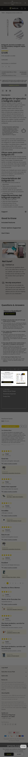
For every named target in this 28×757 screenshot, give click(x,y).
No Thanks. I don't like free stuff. (7, 384)
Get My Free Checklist (7, 382)
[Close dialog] (26, 371)
